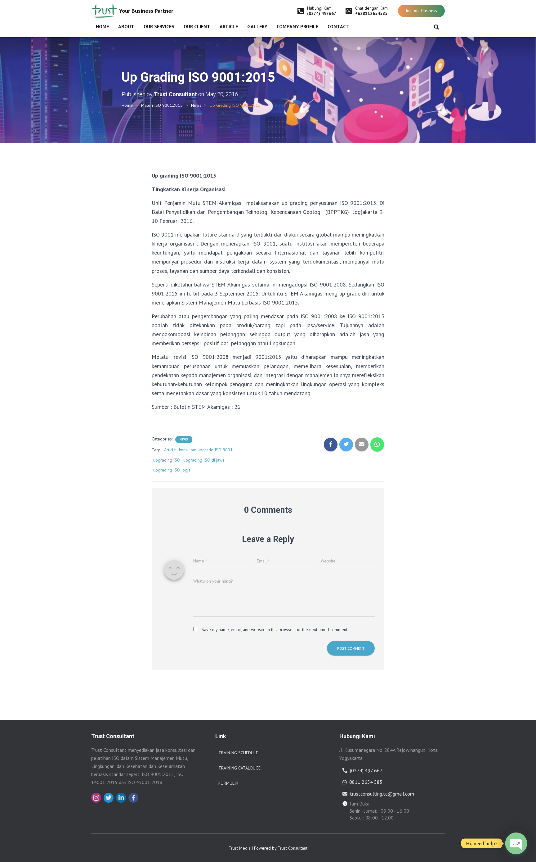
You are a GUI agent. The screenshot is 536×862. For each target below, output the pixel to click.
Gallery (257, 26)
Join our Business (421, 10)
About (126, 26)
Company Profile (297, 26)
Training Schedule (238, 753)
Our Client (197, 26)
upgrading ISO (166, 460)
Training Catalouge (239, 768)
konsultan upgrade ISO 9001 (206, 450)
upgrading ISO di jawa (204, 460)
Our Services (159, 26)
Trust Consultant (292, 848)
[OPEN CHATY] (516, 843)
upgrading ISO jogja (171, 470)
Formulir (228, 783)
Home (102, 26)
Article (229, 26)
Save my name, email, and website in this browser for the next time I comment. (275, 629)
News (196, 105)
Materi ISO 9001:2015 (162, 105)
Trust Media (240, 848)
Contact (338, 26)
